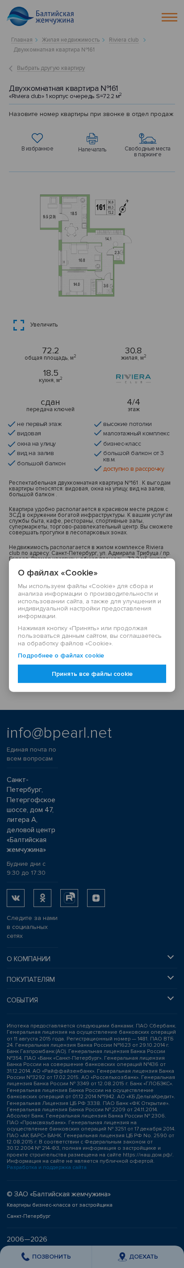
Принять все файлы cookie (92, 673)
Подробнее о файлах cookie (61, 655)
